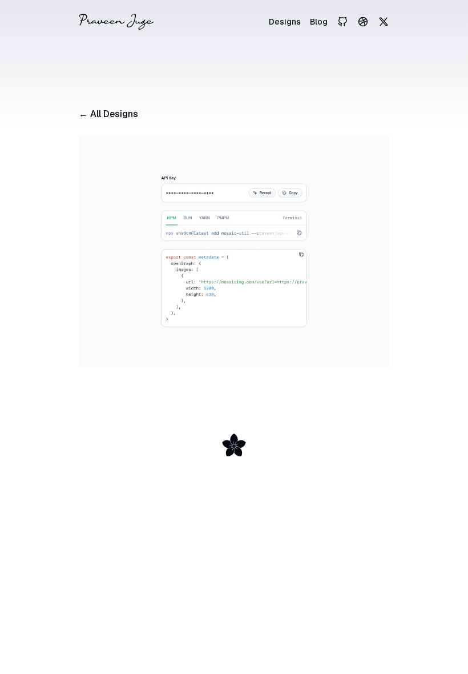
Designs (285, 22)
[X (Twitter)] (383, 21)
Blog (319, 22)
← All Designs (108, 114)
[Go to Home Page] (116, 22)
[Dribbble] (363, 21)
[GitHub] (342, 21)
